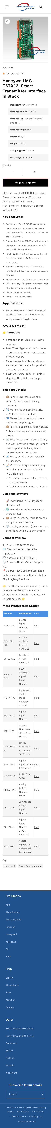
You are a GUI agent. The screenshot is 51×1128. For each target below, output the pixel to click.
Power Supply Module (30, 866)
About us (10, 999)
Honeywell (9, 866)
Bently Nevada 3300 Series (20, 1028)
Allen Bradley (13, 912)
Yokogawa (11, 941)
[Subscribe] (41, 1094)
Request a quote (25, 182)
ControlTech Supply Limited (24, 1107)
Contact (10, 1007)
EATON (9, 1050)
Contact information (27, 1121)
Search (9, 977)
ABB (8, 904)
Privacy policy (38, 1111)
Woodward (11, 1072)
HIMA (8, 956)
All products (12, 985)
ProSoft (10, 1065)
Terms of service (19, 1116)
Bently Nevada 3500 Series (20, 1035)
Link (36, 625)
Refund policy (23, 1111)
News (8, 992)
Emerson (10, 926)
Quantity (7, 165)
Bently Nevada (13, 919)
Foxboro (10, 1057)
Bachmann (11, 1043)
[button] (7, 6)
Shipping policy (35, 1116)
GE (7, 949)
